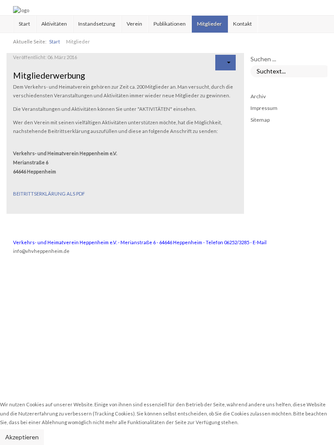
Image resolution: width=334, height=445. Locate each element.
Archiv (258, 96)
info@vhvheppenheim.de (41, 251)
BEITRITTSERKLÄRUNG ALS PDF (49, 193)
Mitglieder (209, 23)
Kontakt (242, 23)
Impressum (263, 108)
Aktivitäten (54, 23)
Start (24, 23)
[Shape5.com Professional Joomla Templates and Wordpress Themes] (31, 282)
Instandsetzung (96, 23)
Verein (134, 23)
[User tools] (225, 62)
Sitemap (260, 119)
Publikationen (170, 23)
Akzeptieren (22, 437)
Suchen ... (263, 59)
